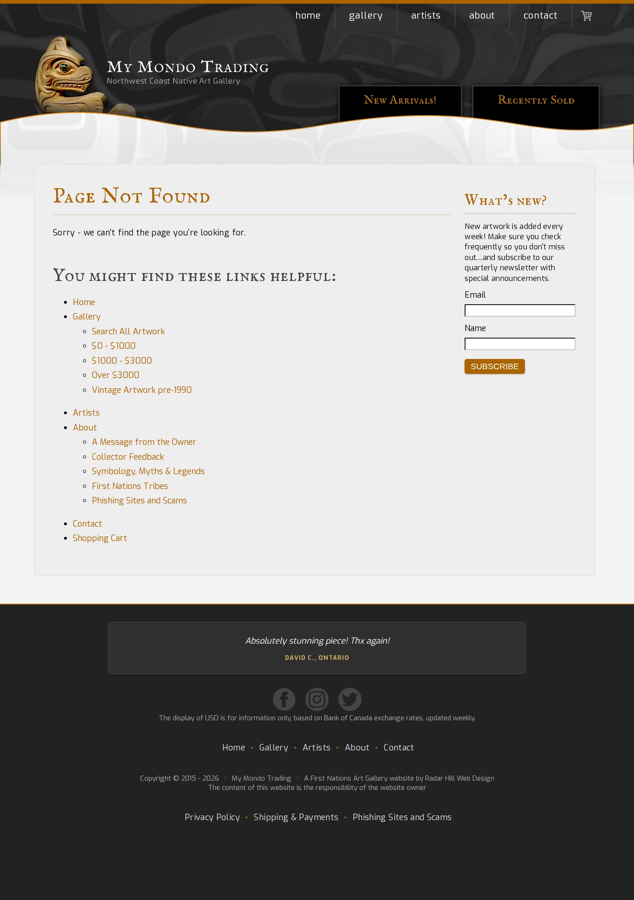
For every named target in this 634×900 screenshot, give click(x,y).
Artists (426, 15)
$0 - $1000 (114, 346)
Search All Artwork (128, 331)
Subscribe (495, 366)
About (482, 15)
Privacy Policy (212, 817)
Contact (541, 15)
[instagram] (317, 699)
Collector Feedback (128, 457)
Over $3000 (115, 375)
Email (475, 294)
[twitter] (350, 699)
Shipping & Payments (296, 817)
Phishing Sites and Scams (139, 500)
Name (475, 328)
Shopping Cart (586, 16)
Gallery (365, 15)
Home (308, 15)
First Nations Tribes (130, 486)
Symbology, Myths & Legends (148, 471)
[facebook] (284, 699)
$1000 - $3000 (122, 360)
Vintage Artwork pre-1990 (142, 390)
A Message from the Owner (144, 442)
